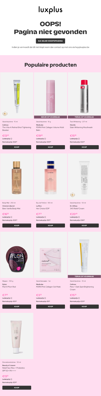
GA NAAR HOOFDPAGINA (50, 41)
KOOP (16, 147)
